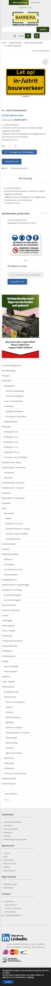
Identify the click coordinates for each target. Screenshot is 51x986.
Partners (6, 867)
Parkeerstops (7, 636)
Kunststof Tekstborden (11, 610)
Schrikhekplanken (9, 656)
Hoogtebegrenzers (9, 579)
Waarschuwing (11, 743)
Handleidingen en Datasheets (15, 839)
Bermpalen (6, 503)
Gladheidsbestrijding (10, 554)
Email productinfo (20, 168)
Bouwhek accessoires (14, 523)
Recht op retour (9, 863)
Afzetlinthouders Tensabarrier (14, 467)
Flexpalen (5, 549)
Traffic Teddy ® (8, 681)
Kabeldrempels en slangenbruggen (15, 585)
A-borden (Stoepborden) (11, 365)
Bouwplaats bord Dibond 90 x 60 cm (22, 223)
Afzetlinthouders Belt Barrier (13, 483)
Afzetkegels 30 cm (11, 432)
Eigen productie (9, 870)
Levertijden (7, 825)
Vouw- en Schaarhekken (13, 401)
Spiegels (5, 661)
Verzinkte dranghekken (15, 396)
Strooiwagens (9, 564)
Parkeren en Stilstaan (14, 727)
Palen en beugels (8, 630)
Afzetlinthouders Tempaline (13, 488)
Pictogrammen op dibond (12, 641)
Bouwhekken (9, 513)
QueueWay (8, 477)
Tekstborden (9, 768)
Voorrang (9, 712)
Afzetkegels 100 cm (11, 452)
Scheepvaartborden (9, 646)
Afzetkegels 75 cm (11, 447)
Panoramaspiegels (11, 666)
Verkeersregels (11, 738)
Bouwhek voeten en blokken (17, 534)
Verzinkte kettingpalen (12, 600)
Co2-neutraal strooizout (13, 569)
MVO (5, 856)
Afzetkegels (6, 426)
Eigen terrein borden (14, 753)
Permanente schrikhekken (16, 416)
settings (30, 977)
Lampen (5, 615)
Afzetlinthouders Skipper (11, 462)
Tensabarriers (9, 472)
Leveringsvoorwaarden (12, 822)
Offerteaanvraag (20, 2)
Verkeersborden (15, 43)
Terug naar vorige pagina (40, 50)
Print (5, 168)
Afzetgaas (6, 375)
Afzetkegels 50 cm (11, 437)
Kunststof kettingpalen (13, 595)
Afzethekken (7, 381)
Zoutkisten (8, 559)
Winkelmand (35, 2)
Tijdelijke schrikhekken (14, 411)
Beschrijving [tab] (25, 178)
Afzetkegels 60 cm (11, 442)
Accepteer (8, 982)
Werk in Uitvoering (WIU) (33, 43)
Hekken (9, 518)
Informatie (10, 748)
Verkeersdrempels (9, 778)
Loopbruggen (7, 620)
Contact (6, 853)
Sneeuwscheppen (11, 574)
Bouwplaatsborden (19, 220)
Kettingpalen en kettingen (12, 590)
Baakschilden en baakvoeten (13, 498)
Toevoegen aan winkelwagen (21, 152)
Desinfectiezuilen (8, 544)
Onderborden (9, 763)
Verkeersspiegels (10, 671)
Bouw (10, 220)
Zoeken (6, 800)
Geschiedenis (8, 860)
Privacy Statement (10, 829)
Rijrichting (9, 722)
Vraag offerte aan (11, 161)
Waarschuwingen (8, 783)
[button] (45, 62)
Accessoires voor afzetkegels (15, 457)
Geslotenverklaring (13, 717)
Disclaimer (7, 832)
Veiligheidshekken (11, 421)
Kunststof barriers (9, 605)
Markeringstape (8, 625)
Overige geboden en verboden (18, 732)
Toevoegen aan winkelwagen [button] (27, 274)
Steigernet (6, 676)
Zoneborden (9, 758)
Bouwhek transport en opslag (17, 528)
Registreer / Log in (25, 7)
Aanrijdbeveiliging (9, 370)
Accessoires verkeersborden (15, 773)
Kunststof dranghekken (15, 391)
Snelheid (9, 707)
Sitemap (6, 836)
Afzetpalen (6, 493)
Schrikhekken (9, 406)
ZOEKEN (42, 29)
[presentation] (43, 213)
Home (4, 43)
